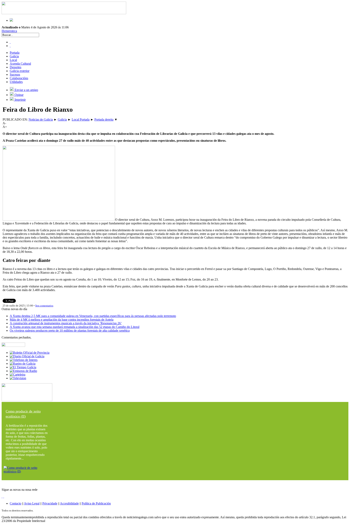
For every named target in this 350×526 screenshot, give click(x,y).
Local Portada (81, 119)
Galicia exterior (19, 71)
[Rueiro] (22, 363)
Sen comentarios (44, 305)
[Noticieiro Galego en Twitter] (10, 45)
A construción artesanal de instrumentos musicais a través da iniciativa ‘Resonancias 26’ (66, 323)
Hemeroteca (9, 31)
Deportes (15, 67)
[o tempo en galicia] (23, 367)
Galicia (14, 56)
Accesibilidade (69, 503)
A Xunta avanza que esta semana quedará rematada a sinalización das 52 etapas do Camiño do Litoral (74, 327)
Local (13, 60)
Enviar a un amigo (26, 90)
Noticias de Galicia (41, 119)
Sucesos (15, 74)
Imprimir (20, 99)
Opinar (18, 94)
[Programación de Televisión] (18, 378)
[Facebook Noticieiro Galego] (10, 42)
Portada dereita (103, 119)
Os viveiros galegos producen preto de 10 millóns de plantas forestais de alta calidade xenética (70, 330)
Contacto (15, 503)
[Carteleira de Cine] (17, 374)
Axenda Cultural (20, 63)
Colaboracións (19, 78)
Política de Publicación (96, 503)
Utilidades (16, 82)
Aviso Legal (31, 503)
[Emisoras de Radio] (23, 371)
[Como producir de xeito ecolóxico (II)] (27, 471)
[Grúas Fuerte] (64, 13)
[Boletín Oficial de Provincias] (29, 352)
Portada (14, 52)
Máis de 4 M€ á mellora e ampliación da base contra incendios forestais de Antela (61, 319)
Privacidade (49, 503)
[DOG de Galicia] (27, 356)
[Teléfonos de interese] (23, 360)
